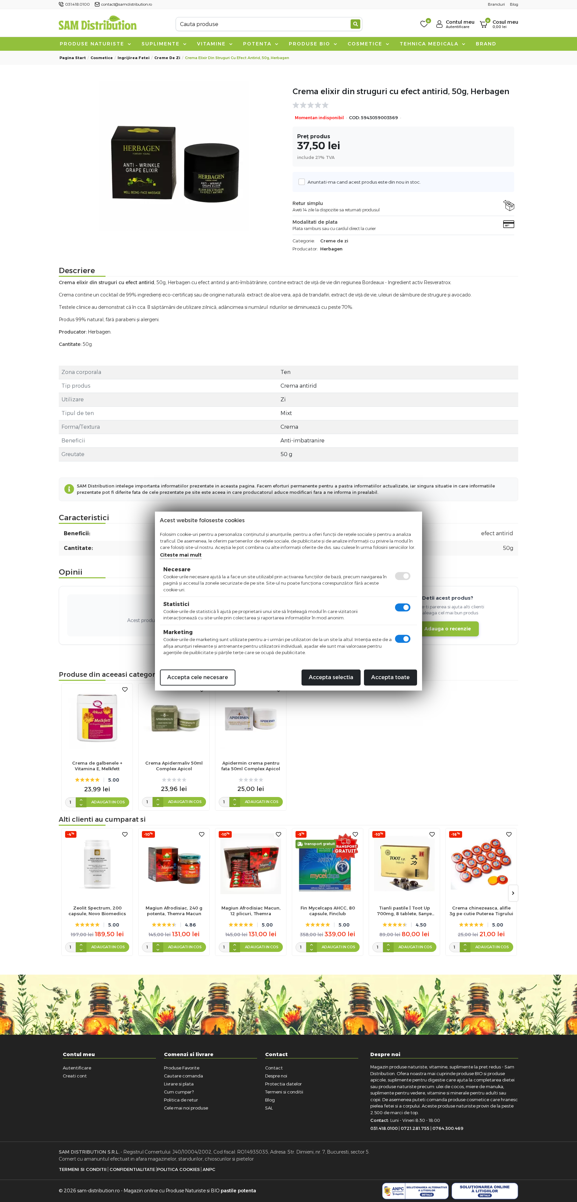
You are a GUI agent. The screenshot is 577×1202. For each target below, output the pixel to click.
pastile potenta (238, 1191)
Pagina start (72, 57)
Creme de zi (167, 57)
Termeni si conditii (284, 1091)
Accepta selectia (331, 677)
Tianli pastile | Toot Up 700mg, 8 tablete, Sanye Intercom (404, 911)
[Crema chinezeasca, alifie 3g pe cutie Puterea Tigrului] (481, 863)
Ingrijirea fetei (134, 57)
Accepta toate (390, 677)
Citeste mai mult (181, 555)
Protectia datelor (283, 1083)
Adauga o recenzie (447, 629)
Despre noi (276, 1075)
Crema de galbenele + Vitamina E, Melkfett (97, 765)
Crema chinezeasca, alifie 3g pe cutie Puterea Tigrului (481, 910)
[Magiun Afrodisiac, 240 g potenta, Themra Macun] (174, 863)
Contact (274, 1067)
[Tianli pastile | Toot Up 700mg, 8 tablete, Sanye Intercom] (404, 863)
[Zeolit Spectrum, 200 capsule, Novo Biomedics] (97, 863)
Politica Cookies (178, 1169)
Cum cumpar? (179, 1091)
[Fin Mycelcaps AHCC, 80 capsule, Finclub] (327, 863)
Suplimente (162, 44)
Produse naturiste (93, 44)
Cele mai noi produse (186, 1108)
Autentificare (77, 1067)
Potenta (258, 44)
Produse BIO (310, 44)
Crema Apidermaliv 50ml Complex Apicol (174, 765)
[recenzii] (400, 105)
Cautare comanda (183, 1075)
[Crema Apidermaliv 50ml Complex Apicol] (174, 718)
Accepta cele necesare (197, 677)
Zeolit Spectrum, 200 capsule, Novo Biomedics (97, 910)
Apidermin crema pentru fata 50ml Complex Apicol (250, 765)
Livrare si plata (179, 1083)
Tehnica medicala (430, 44)
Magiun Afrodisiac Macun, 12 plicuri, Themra (250, 910)
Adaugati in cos (108, 802)
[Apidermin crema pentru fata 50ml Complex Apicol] (250, 718)
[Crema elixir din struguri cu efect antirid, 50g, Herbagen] (173, 156)
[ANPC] (415, 1191)
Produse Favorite (181, 1067)
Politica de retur (181, 1100)
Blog (270, 1100)
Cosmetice (366, 44)
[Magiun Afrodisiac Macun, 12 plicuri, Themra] (250, 863)
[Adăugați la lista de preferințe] (125, 689)
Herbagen (331, 248)
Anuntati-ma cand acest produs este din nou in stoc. (364, 182)
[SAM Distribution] (97, 24)
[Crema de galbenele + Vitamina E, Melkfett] (97, 718)
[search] (355, 24)
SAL (269, 1108)
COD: (354, 117)
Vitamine (212, 44)
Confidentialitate (132, 1169)
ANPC (209, 1169)
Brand (486, 44)
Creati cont (75, 1075)
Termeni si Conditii (83, 1169)
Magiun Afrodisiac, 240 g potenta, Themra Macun (174, 910)
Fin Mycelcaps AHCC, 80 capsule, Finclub (328, 910)
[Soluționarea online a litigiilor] (484, 1191)
